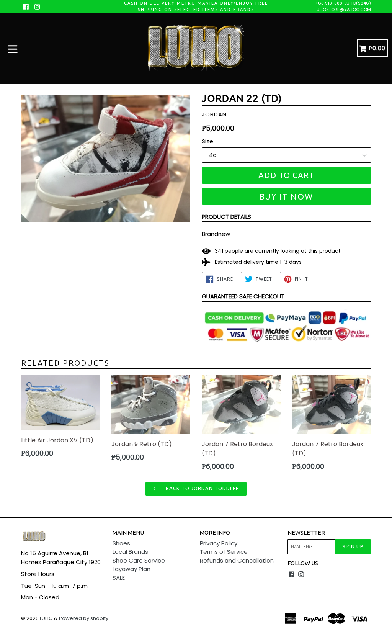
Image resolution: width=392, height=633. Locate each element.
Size (207, 141)
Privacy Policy (218, 543)
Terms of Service (224, 552)
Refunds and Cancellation (237, 560)
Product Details (226, 217)
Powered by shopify (83, 618)
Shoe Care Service (139, 560)
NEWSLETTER (306, 532)
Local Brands (130, 552)
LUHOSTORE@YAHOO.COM (343, 10)
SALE (119, 578)
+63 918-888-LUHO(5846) (343, 3)
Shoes (121, 543)
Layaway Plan (131, 569)
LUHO (46, 618)
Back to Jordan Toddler (202, 488)
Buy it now (287, 196)
